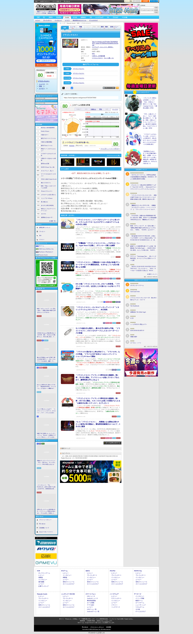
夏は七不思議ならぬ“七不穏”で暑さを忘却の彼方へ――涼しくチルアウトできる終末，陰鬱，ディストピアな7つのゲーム (46, 359)
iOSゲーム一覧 (91, 609)
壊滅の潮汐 (133, 336)
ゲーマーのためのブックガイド (48, 175)
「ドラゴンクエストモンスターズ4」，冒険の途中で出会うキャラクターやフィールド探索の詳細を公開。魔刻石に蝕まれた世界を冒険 (143, 197)
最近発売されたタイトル (79, 20)
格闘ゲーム (139, 600)
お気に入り (137, 1)
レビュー (37, 20)
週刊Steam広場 (45, 163)
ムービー (67, 20)
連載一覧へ (53, 221)
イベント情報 (139, 598)
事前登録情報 (91, 600)
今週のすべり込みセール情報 (48, 159)
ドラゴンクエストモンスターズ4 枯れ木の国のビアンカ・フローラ (143, 299)
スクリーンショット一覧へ (113, 155)
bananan (71, 145)
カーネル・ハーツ (135, 343)
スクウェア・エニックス (99, 47)
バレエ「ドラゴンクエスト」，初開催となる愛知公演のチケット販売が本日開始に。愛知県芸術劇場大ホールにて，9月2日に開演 (98, 424)
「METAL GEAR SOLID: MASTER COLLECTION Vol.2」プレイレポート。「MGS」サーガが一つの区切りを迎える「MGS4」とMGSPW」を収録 (143, 269)
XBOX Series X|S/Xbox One (46, 249)
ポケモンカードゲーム (137, 285)
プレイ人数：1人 (109, 58)
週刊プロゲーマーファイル (48, 138)
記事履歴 (145, 1)
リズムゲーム (139, 607)
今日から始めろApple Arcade (49, 179)
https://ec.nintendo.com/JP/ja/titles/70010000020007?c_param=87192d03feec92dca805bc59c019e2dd (105, 43)
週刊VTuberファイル (46, 145)
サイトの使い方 (56, 1)
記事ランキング (43, 586)
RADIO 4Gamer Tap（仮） (48, 167)
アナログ (115, 17)
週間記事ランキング (44, 227)
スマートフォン (91, 594)
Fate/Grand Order (135, 291)
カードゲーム (139, 603)
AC (108, 17)
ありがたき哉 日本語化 (47, 205)
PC (44, 17)
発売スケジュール (68, 582)
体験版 (40, 577)
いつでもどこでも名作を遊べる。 (77, 142)
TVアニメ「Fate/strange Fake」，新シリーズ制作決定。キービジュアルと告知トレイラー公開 (143, 258)
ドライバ (41, 239)
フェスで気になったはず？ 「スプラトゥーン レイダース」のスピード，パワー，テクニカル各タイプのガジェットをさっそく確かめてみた (46, 411)
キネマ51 (43, 213)
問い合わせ (67, 1)
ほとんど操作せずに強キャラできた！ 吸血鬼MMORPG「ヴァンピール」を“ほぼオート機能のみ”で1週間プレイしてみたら (46, 386)
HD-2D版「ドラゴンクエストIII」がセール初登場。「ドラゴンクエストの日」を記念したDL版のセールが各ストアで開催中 (98, 286)
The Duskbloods (134, 306)
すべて (115, 109)
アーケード (137, 594)
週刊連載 (41, 582)
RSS (36, 1)
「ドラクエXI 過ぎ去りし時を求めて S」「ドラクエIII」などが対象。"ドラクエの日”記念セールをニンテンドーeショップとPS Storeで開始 (98, 354)
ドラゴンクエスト (97, 58)
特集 (40, 86)
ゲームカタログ (93, 20)
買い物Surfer (44, 201)
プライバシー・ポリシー (97, 627)
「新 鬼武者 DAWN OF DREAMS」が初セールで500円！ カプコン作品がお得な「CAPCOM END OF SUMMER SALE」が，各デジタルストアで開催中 (143, 238)
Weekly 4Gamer (45, 131)
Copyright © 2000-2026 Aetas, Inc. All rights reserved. (96, 629)
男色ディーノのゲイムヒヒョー (48, 149)
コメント (68, 88)
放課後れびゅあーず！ (47, 217)
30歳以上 (93, 109)
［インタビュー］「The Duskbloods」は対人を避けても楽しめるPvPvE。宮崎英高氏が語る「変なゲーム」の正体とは (46, 487)
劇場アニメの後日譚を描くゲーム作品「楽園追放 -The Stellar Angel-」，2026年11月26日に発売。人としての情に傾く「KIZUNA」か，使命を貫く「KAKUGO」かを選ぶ (143, 248)
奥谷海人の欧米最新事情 (48, 127)
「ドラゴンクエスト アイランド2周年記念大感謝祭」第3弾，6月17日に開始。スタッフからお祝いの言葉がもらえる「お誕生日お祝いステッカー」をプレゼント (98, 400)
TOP (38, 17)
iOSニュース (91, 596)
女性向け (83, 17)
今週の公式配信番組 (46, 142)
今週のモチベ (44, 134)
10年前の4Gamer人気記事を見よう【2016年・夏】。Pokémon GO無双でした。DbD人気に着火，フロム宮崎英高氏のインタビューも (46, 335)
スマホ (75, 17)
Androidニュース (92, 598)
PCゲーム (41, 246)
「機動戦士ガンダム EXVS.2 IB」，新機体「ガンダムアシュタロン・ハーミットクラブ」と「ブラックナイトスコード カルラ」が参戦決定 (143, 207)
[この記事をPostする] (63, 88)
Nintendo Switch (43, 255)
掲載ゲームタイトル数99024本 (46, 11)
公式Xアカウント (45, 1)
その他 (137, 609)
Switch (67, 17)
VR (91, 17)
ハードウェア (99, 17)
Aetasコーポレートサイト (46, 531)
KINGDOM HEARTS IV (137, 330)
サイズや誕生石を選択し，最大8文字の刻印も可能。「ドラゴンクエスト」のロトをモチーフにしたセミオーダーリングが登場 (98, 330)
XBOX (51, 17)
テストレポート (116, 598)
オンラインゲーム (44, 573)
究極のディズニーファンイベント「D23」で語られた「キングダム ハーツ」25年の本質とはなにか (46, 462)
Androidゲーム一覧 (93, 611)
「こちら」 (106, 620)
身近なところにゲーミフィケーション (48, 209)
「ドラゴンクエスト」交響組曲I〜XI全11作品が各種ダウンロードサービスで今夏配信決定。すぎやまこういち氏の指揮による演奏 (98, 264)
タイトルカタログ (68, 584)
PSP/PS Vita (138, 571)
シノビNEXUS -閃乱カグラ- (138, 324)
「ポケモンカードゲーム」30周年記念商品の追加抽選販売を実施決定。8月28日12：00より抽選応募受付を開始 (143, 177)
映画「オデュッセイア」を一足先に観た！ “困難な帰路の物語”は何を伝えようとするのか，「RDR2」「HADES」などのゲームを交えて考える (46, 310)
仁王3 (132, 318)
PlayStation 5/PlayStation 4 (46, 252)
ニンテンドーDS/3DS (68, 594)
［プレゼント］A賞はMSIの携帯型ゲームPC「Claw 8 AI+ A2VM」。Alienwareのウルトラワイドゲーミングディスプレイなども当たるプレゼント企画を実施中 (143, 187)
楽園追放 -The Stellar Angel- (138, 312)
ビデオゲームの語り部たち (48, 194)
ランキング (154, 1)
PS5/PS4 (58, 17)
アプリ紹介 (90, 605)
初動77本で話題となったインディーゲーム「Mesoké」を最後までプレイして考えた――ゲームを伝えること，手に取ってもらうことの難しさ (46, 435)
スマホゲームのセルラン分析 (48, 154)
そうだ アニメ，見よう (47, 170)
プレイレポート (47, 20)
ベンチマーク (115, 607)
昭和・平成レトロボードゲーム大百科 (48, 186)
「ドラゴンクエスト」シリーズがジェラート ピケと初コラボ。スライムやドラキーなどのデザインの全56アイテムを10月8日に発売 (98, 222)
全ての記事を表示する (113, 443)
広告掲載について (44, 527)
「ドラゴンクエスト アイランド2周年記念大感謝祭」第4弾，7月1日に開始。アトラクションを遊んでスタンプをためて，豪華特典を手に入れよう (97, 377)
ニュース (42, 84)
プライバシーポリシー (45, 519)
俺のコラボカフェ (46, 182)
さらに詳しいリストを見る (110, 149)
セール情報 (90, 603)
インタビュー (58, 20)
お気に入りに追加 (109, 87)
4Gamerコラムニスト (46, 191)
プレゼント (42, 231)
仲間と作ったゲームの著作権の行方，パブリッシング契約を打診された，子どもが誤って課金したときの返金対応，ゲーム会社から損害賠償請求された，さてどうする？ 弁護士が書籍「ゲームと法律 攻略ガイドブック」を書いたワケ (46, 511)
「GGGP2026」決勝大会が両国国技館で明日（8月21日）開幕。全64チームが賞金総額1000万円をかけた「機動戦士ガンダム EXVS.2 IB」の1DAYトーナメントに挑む (143, 218)
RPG (93, 53)
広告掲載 (108, 627)
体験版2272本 (52, 13)
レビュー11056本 (41, 13)
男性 (100, 109)
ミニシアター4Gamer (46, 198)
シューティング (140, 605)
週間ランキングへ (152, 274)
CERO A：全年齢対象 (98, 56)
